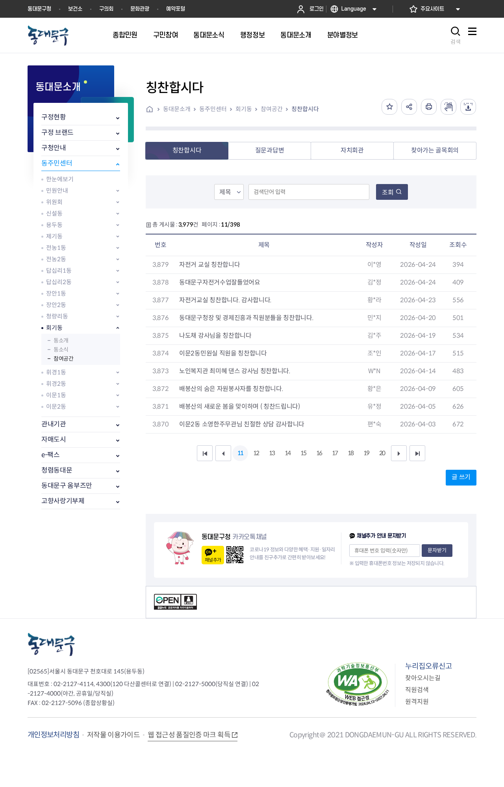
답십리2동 (59, 282)
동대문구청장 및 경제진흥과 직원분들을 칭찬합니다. (246, 318)
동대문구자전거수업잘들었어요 (219, 282)
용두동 (54, 225)
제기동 (54, 236)
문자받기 (437, 550)
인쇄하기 (429, 107)
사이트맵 (472, 35)
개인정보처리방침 (53, 734)
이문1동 (56, 395)
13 (271, 453)
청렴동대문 (56, 470)
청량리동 (57, 316)
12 (256, 453)
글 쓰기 (461, 477)
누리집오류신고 (428, 666)
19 (366, 453)
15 (303, 453)
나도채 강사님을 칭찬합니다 (215, 335)
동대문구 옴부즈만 (66, 486)
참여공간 (63, 358)
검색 (455, 41)
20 (382, 453)
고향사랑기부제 (63, 501)
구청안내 (53, 148)
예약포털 (175, 9)
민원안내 (57, 190)
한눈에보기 (60, 179)
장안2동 (56, 305)
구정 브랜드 (57, 132)
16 (319, 453)
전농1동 (56, 247)
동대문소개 (177, 109)
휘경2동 (56, 383)
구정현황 (53, 117)
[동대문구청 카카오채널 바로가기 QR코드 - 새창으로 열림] (235, 555)
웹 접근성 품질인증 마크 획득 (189, 735)
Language (353, 9)
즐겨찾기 (389, 107)
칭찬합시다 (305, 109)
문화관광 (139, 9)
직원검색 (417, 690)
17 (334, 453)
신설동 (54, 213)
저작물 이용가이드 (113, 735)
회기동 (54, 327)
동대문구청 (39, 9)
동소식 (61, 349)
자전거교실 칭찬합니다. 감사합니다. (225, 300)
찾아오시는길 (423, 678)
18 (350, 453)
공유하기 (409, 107)
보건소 (75, 9)
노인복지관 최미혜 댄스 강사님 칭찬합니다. (235, 371)
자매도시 (53, 439)
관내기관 (53, 424)
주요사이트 (432, 9)
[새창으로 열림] (448, 107)
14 (287, 453)
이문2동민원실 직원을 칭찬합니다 (223, 353)
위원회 (54, 202)
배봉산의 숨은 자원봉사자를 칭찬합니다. (231, 389)
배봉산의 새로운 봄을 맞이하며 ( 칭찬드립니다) (239, 406)
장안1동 (56, 293)
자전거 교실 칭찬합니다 (209, 264)
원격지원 (417, 702)
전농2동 (56, 259)
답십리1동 (59, 270)
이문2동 (56, 406)
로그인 (316, 9)
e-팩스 (50, 455)
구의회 (106, 9)
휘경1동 (56, 372)
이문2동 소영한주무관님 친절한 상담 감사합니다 (241, 424)
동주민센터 (56, 163)
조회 (388, 192)
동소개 (61, 340)
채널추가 (213, 560)
